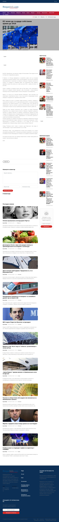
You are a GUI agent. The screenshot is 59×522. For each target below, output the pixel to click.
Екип (22, 477)
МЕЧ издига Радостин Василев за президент (17, 322)
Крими (28, 12)
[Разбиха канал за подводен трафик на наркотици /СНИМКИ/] (20, 439)
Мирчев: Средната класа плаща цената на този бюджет (20, 423)
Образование (44, 12)
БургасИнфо (5, 49)
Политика (13, 12)
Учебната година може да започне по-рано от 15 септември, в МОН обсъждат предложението (49, 62)
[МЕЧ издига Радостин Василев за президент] (20, 314)
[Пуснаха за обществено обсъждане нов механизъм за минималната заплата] (20, 390)
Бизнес (23, 12)
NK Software (26, 519)
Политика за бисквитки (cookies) (51, 520)
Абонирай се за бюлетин (11, 512)
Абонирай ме (46, 226)
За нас (22, 474)
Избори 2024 (51, 12)
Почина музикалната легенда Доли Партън (16, 220)
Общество (18, 12)
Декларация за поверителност (39, 520)
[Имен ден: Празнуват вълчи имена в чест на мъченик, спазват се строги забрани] (42, 85)
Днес (8, 12)
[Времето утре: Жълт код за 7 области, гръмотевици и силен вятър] (20, 338)
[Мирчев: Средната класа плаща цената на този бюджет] (20, 415)
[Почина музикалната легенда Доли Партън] (20, 212)
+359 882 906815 (15, 487)
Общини (33, 12)
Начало (4, 12)
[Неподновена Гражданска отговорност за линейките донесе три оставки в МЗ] (20, 288)
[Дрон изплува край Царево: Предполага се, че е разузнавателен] (20, 262)
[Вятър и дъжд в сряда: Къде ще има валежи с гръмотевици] (42, 98)
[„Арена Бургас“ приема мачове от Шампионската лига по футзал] (20, 364)
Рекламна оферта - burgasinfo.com (50, 519)
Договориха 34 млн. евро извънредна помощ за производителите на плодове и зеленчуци (18, 245)
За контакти (24, 481)
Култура (38, 12)
